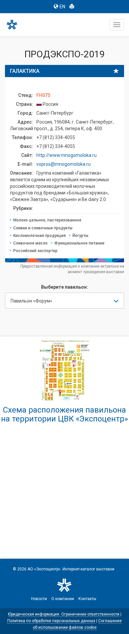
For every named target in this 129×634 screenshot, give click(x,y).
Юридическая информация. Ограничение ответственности (63, 614)
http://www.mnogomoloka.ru (66, 155)
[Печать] (71, 6)
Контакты (87, 598)
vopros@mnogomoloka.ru (63, 164)
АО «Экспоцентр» (44, 569)
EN (62, 6)
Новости (39, 598)
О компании (62, 598)
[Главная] (15, 25)
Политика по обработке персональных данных (51, 621)
